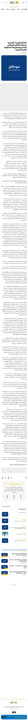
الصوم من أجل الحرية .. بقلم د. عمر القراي (20, 521)
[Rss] (13, 712)
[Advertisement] (14, 25)
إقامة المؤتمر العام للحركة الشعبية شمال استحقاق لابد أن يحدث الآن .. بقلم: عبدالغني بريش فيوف (18, 528)
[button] (4, 717)
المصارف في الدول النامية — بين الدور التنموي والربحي (18, 560)
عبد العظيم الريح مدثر (24, 562)
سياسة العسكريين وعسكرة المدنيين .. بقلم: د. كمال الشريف (18, 572)
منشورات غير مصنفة (4, 556)
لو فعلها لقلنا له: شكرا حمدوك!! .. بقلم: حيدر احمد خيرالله (19, 554)
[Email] (8, 478)
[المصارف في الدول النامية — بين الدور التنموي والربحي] (4, 561)
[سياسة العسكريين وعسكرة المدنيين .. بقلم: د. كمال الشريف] (4, 573)
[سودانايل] (14, 2)
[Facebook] (20, 497)
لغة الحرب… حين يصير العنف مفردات (21, 534)
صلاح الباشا (25, 568)
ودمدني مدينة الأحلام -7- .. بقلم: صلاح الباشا (18, 566)
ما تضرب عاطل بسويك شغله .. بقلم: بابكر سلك (19, 540)
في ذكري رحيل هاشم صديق (22, 512)
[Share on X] (11, 478)
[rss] (7, 497)
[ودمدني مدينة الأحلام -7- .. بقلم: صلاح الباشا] (4, 567)
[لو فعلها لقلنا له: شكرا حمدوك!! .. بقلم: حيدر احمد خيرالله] (4, 555)
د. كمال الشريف (24, 574)
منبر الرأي (6, 568)
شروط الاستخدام (18, 718)
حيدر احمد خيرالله (24, 556)
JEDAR (12, 709)
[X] (14, 497)
